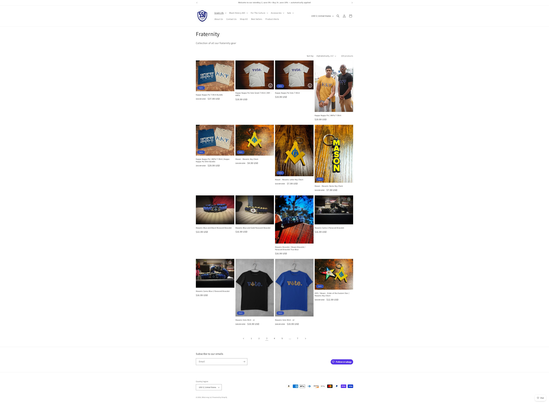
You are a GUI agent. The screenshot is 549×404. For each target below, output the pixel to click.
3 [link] (266, 338)
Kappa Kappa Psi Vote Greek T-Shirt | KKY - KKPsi (253, 94)
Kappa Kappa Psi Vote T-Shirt (287, 93)
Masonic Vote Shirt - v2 (284, 320)
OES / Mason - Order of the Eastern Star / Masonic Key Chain (332, 294)
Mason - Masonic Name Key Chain (329, 186)
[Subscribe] (244, 361)
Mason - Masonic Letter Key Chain (289, 180)
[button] (220, 13)
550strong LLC (207, 397)
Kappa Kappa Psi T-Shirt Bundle (209, 95)
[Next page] (305, 338)
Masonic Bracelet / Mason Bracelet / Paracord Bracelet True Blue (290, 248)
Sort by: (310, 56)
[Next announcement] (352, 2)
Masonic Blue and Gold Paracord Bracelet (252, 228)
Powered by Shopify (219, 397)
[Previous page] (243, 338)
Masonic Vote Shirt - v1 (245, 320)
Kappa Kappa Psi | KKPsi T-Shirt (328, 115)
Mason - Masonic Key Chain (246, 159)
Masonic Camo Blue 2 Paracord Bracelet (212, 291)
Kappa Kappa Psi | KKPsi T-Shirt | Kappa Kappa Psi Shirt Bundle (212, 160)
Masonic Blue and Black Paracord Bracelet (214, 228)
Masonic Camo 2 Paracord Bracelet (329, 228)
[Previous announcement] (197, 2)
